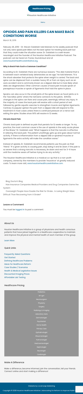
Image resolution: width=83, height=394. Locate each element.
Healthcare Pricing (41, 8)
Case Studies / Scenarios (16, 267)
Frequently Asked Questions (17, 254)
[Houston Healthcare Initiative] (41, 15)
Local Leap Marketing (46, 386)
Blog (8, 181)
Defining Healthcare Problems (18, 260)
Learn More (9, 240)
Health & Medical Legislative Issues (20, 270)
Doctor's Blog (17, 181)
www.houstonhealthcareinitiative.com (45, 163)
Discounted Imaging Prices (17, 274)
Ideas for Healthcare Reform (17, 264)
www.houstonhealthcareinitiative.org (20, 61)
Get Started (9, 257)
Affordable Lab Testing (15, 277)
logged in (20, 209)
